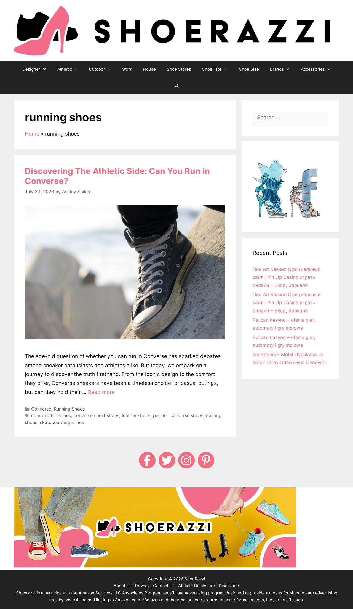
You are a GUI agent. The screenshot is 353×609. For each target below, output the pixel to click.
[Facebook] (147, 460)
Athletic (64, 69)
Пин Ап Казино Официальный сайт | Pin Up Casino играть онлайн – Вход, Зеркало (286, 277)
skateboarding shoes (62, 422)
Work (127, 69)
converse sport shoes (96, 415)
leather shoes (136, 415)
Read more (101, 392)
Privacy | (143, 585)
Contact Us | (165, 585)
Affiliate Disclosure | (198, 585)
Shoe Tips (212, 69)
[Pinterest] (206, 460)
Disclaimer (229, 585)
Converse (41, 409)
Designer (31, 69)
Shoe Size (249, 69)
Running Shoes (69, 409)
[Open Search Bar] (176, 86)
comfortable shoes (51, 415)
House (149, 69)
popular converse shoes (178, 415)
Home (32, 134)
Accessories (313, 69)
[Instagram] (186, 460)
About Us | (124, 585)
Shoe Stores (179, 69)
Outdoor (97, 69)
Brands (277, 69)
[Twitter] (167, 460)
